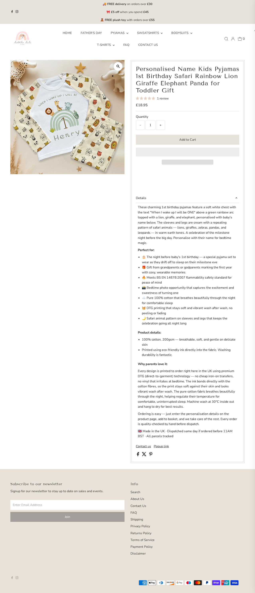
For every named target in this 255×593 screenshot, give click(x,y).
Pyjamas (118, 33)
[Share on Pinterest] (150, 455)
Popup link (161, 446)
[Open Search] (226, 39)
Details (141, 198)
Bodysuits (180, 33)
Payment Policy (141, 547)
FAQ (126, 45)
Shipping (136, 519)
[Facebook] (12, 12)
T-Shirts (104, 45)
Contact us (143, 446)
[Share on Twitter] (144, 455)
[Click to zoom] (118, 66)
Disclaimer (138, 553)
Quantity (142, 117)
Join (67, 517)
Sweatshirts (148, 33)
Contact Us (148, 45)
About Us (137, 499)
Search (135, 492)
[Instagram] (17, 12)
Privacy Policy (140, 526)
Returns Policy (140, 533)
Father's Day (91, 33)
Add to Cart (187, 139)
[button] (146, 98)
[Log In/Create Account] (233, 39)
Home (67, 33)
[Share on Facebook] (138, 455)
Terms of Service (142, 540)
